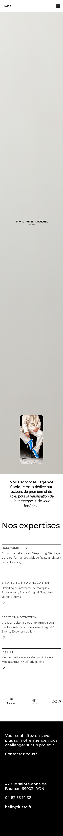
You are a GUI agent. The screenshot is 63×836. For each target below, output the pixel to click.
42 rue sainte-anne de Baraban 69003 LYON (26, 786)
